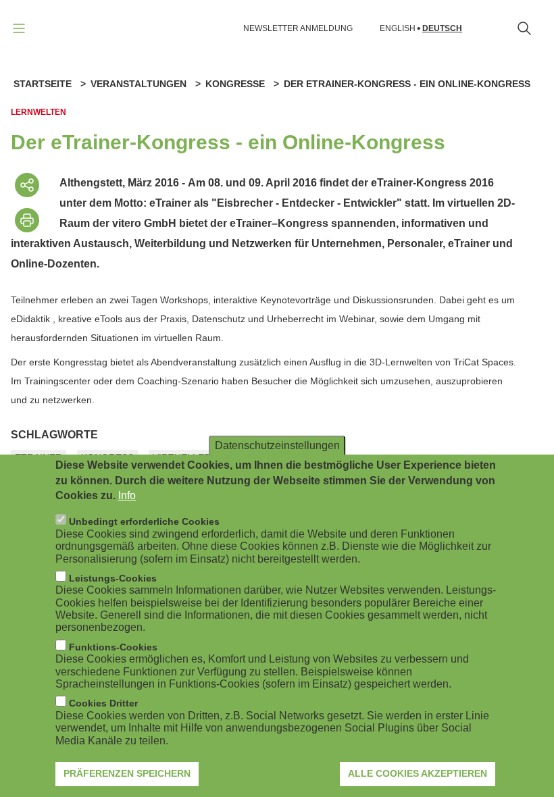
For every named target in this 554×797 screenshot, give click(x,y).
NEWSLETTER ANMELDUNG (298, 28)
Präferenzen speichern (127, 773)
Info (127, 495)
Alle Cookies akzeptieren (417, 773)
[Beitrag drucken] (27, 220)
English (398, 28)
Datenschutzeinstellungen (277, 445)
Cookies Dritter (103, 703)
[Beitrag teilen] (27, 185)
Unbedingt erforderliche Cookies (144, 521)
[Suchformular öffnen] (524, 28)
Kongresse (235, 83)
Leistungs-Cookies (113, 578)
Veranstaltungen (138, 83)
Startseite (43, 83)
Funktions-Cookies (113, 647)
